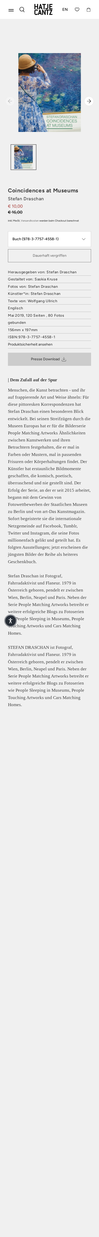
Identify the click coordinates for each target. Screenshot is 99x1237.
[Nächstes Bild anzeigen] (89, 101)
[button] (10, 620)
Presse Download (45, 359)
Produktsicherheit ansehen (30, 344)
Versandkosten (30, 220)
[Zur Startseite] (43, 9)
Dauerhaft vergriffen (50, 255)
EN (65, 9)
